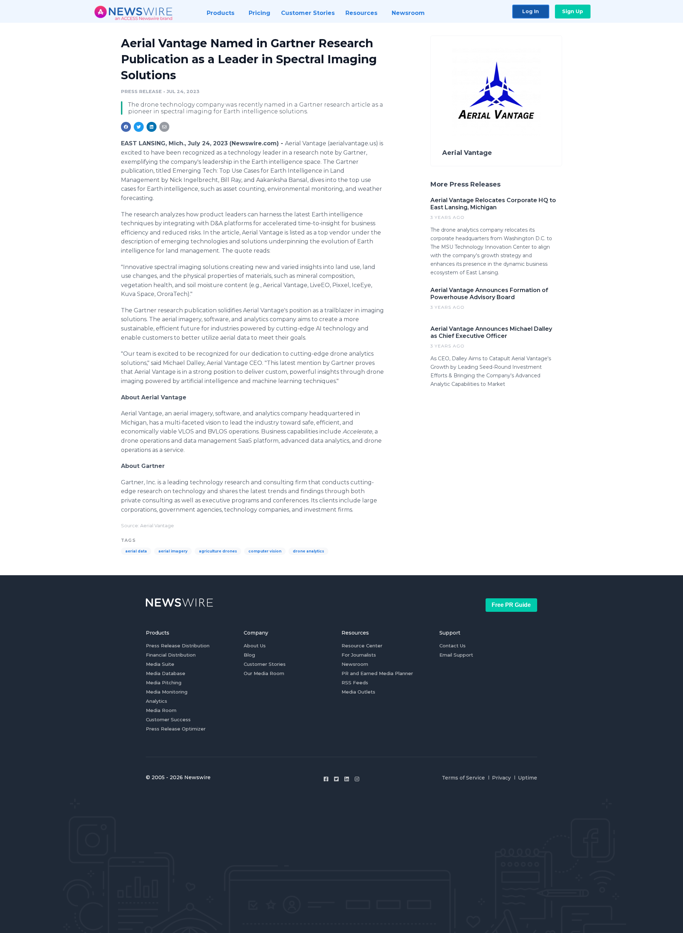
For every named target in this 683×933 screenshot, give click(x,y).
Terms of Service (463, 778)
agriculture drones (218, 551)
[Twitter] (336, 779)
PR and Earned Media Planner (377, 673)
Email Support (456, 655)
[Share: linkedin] (152, 127)
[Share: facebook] (126, 127)
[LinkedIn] (346, 779)
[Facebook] (326, 779)
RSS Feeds (355, 682)
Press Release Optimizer (176, 729)
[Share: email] (164, 127)
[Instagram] (357, 779)
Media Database (165, 673)
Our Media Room (264, 673)
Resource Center (362, 645)
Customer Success (168, 719)
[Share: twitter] (139, 127)
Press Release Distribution (178, 645)
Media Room (161, 710)
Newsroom (355, 664)
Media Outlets (358, 692)
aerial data (136, 551)
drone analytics (308, 551)
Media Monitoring (166, 692)
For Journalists (359, 655)
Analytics (156, 701)
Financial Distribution (171, 655)
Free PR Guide (511, 605)
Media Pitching (163, 682)
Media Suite (160, 664)
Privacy (501, 778)
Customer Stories (265, 664)
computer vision (264, 551)
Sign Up (572, 11)
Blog (249, 655)
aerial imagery (172, 551)
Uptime (527, 778)
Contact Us (452, 645)
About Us (255, 645)
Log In (530, 11)
